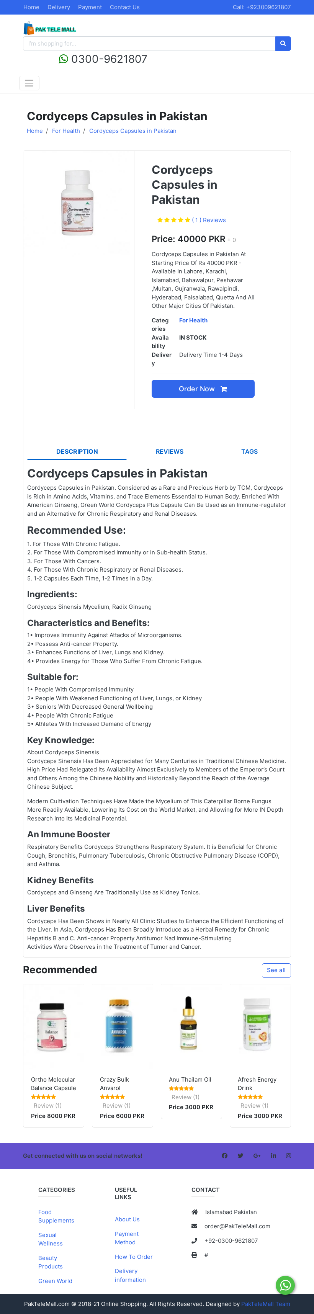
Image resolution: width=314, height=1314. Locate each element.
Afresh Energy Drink (257, 1084)
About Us (127, 1219)
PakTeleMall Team (265, 1303)
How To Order (134, 1256)
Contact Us (125, 7)
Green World (55, 1281)
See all (276, 970)
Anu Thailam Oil (190, 1079)
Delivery (58, 7)
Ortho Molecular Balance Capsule (53, 1084)
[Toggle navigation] (29, 83)
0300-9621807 (107, 58)
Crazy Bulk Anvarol (114, 1084)
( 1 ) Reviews (209, 220)
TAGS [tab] (249, 451)
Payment (90, 7)
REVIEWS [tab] (169, 451)
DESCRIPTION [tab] (77, 451)
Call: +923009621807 (262, 7)
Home (31, 7)
